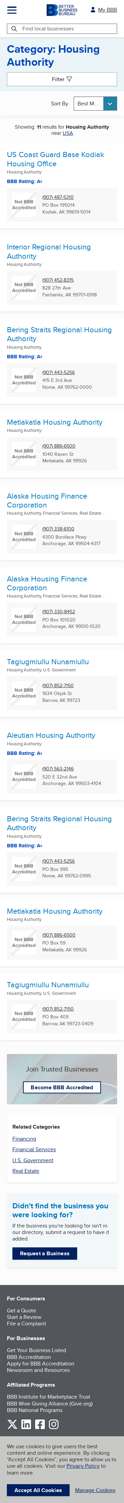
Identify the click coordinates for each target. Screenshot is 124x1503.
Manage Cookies (95, 1490)
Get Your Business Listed (36, 1350)
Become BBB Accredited (62, 1087)
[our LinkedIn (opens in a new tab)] (26, 1428)
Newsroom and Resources (38, 1370)
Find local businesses (48, 29)
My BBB (107, 10)
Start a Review (24, 1317)
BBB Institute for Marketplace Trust (48, 1397)
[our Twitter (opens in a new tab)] (12, 1428)
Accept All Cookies (38, 1490)
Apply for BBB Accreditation (40, 1363)
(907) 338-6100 (58, 529)
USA (68, 133)
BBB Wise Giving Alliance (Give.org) (50, 1404)
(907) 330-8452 (58, 612)
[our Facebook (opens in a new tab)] (39, 1428)
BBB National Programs (34, 1410)
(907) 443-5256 (58, 372)
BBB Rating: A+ (25, 845)
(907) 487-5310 (58, 197)
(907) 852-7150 (58, 686)
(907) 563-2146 (58, 769)
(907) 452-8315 (58, 280)
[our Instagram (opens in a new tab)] (53, 1428)
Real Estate (25, 1171)
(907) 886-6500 (58, 446)
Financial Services (34, 1149)
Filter (58, 79)
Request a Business (45, 1253)
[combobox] (95, 103)
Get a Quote (21, 1310)
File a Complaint (26, 1323)
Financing (24, 1139)
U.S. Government (32, 1160)
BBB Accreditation (29, 1357)
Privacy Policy (83, 1466)
